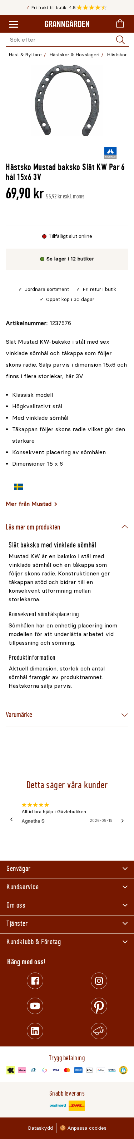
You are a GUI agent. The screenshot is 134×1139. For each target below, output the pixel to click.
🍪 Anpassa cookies (83, 1128)
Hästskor (117, 54)
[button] (93, 7)
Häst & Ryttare (25, 54)
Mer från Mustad (28, 503)
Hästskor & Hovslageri (74, 54)
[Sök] (120, 40)
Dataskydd (40, 1128)
